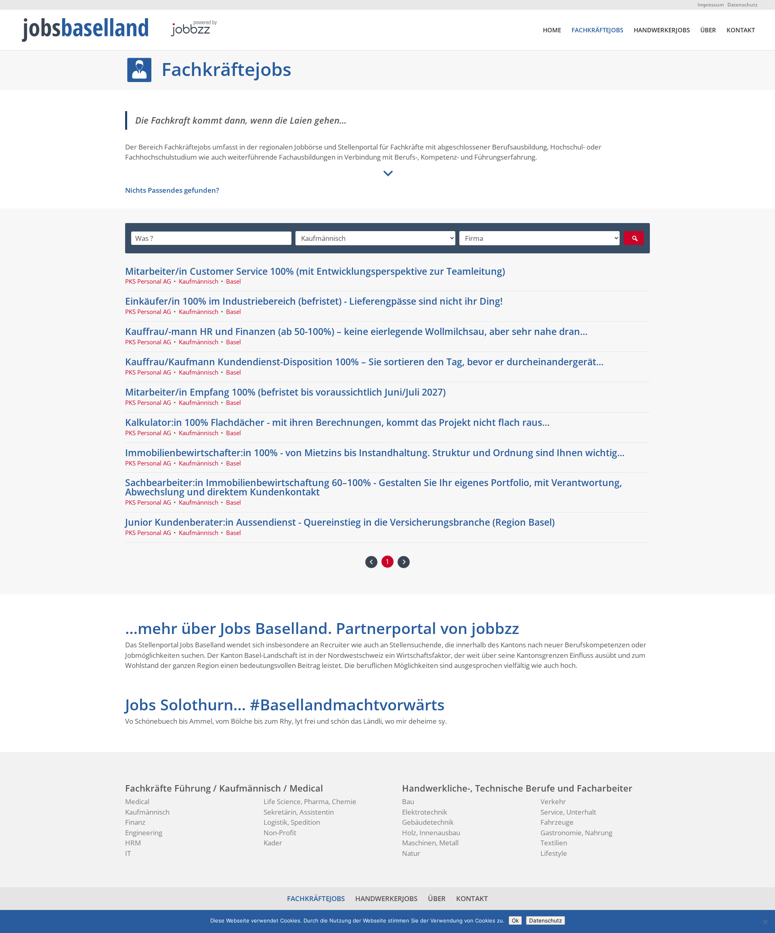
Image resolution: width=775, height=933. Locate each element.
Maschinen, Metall (430, 842)
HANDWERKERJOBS (662, 30)
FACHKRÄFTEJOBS (597, 30)
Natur (411, 853)
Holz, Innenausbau (431, 832)
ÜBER (708, 30)
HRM (133, 842)
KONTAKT (741, 30)
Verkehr (553, 801)
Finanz (135, 822)
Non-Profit (280, 832)
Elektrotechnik (424, 812)
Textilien (553, 842)
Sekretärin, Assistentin (299, 812)
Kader (273, 842)
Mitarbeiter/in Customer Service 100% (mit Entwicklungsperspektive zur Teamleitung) (315, 271)
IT (128, 853)
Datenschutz (742, 4)
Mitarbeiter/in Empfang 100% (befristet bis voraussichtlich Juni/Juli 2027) (285, 391)
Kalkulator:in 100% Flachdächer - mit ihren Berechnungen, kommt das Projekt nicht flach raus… (337, 422)
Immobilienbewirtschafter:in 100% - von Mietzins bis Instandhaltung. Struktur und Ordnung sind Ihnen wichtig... (374, 452)
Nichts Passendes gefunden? (172, 190)
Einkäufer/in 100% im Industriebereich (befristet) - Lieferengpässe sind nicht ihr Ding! (314, 301)
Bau (408, 801)
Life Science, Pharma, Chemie (310, 801)
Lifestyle (553, 853)
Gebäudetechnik (428, 822)
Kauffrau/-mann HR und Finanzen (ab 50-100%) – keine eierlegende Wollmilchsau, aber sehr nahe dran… (356, 331)
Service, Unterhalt (568, 812)
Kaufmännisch (147, 812)
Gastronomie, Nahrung (576, 832)
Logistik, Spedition (292, 822)
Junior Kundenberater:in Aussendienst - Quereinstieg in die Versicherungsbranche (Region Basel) (340, 522)
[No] (765, 922)
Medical (137, 801)
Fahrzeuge (557, 822)
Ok (515, 920)
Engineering (143, 832)
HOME (552, 30)
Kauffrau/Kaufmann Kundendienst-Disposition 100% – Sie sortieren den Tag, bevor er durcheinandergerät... (364, 361)
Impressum (711, 4)
